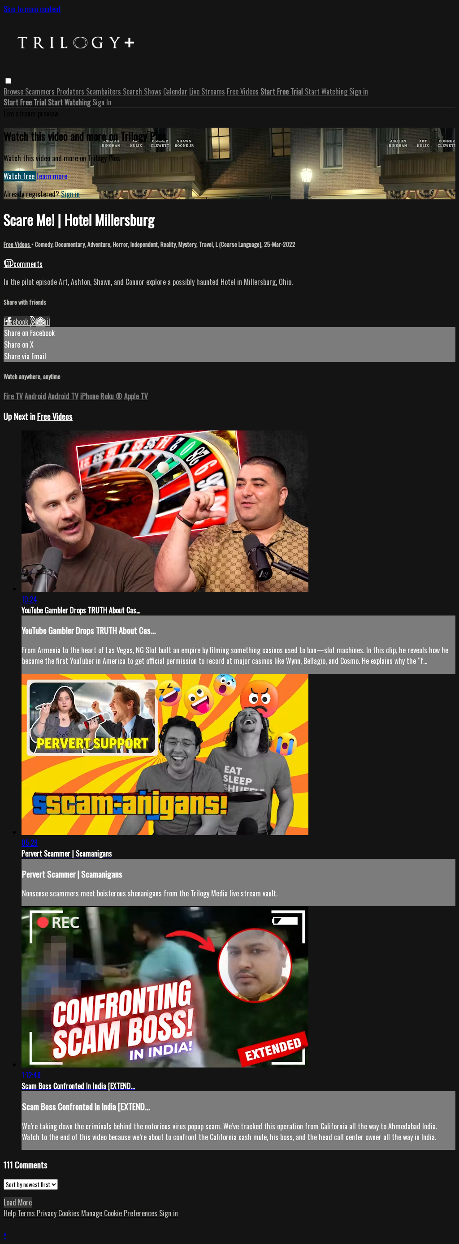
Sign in (358, 91)
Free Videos (243, 91)
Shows (152, 91)
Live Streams (207, 91)
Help (10, 1213)
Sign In (101, 102)
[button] (8, 81)
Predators (71, 91)
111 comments (23, 263)
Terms (27, 1213)
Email (42, 321)
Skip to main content (32, 9)
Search (133, 91)
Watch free (20, 176)
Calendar (175, 91)
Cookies (69, 1213)
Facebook (17, 321)
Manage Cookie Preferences (120, 1213)
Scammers (40, 91)
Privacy (47, 1213)
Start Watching (327, 91)
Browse (14, 91)
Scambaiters (104, 91)
